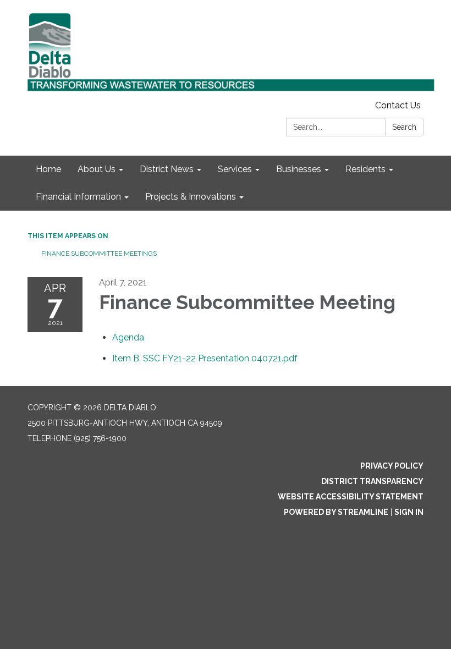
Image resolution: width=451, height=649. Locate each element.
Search (404, 127)
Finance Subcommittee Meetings (99, 253)
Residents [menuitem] (365, 169)
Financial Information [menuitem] (78, 196)
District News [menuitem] (167, 169)
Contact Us (398, 105)
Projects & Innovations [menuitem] (190, 196)
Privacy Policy (392, 465)
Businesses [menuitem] (298, 169)
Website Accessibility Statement (351, 496)
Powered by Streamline (336, 512)
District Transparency (372, 481)
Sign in (409, 512)
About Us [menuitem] (97, 169)
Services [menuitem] (235, 169)
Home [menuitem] (48, 169)
